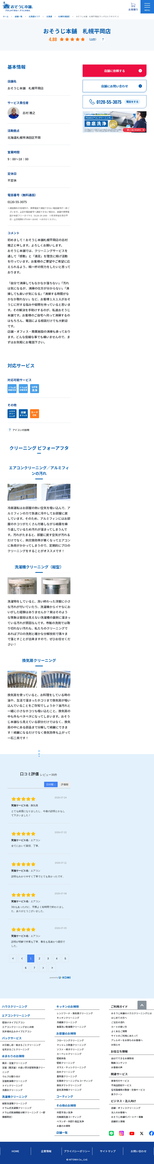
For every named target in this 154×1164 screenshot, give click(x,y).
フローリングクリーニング (70, 1040)
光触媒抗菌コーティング (69, 1116)
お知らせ (115, 1044)
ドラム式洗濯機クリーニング (17, 1107)
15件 (92, 39)
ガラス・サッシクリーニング (71, 1067)
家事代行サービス (120, 1080)
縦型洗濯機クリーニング (14, 1103)
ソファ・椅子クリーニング (70, 1049)
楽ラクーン (116, 1094)
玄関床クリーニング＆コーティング (75, 1080)
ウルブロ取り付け (11, 1076)
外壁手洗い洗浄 (64, 1112)
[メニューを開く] (147, 6)
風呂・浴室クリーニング (14, 1063)
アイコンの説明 (20, 430)
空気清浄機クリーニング (69, 1089)
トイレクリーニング (12, 1085)
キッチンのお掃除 (67, 1006)
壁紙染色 (61, 1058)
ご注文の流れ (118, 1022)
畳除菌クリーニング (67, 1076)
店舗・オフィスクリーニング (125, 1107)
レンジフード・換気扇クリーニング (75, 1013)
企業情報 (46, 1151)
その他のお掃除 (66, 1105)
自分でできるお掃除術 (122, 1058)
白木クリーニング (66, 1071)
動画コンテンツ (119, 1062)
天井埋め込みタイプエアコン (17, 1031)
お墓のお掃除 (63, 1125)
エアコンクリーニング (16, 1015)
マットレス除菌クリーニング (71, 1044)
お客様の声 (116, 1067)
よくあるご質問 (119, 1031)
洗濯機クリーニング (14, 1097)
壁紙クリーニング (66, 1062)
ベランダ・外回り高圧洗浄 (70, 1121)
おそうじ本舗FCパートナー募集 (127, 1116)
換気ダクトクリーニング (69, 1085)
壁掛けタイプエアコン (13, 1022)
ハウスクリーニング (14, 1006)
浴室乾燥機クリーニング (14, 1080)
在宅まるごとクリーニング (15, 1049)
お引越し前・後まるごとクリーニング (21, 1044)
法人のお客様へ (119, 1112)
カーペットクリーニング (69, 1053)
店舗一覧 (62, 1132)
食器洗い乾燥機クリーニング (71, 1026)
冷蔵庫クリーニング (67, 1022)
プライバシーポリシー (77, 1151)
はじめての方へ (119, 1017)
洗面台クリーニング (12, 1089)
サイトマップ (108, 1151)
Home (15, 1151)
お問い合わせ (138, 1151)
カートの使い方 (119, 1026)
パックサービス (12, 1038)
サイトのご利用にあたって (124, 1035)
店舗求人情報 (118, 1121)
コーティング (64, 1096)
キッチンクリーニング (68, 1017)
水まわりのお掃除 (13, 1056)
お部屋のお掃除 (66, 1033)
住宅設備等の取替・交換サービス (128, 1089)
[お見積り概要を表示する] (133, 6)
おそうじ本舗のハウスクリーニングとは (131, 1013)
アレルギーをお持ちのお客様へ (127, 1040)
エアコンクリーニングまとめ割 (18, 1026)
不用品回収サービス (121, 1085)
